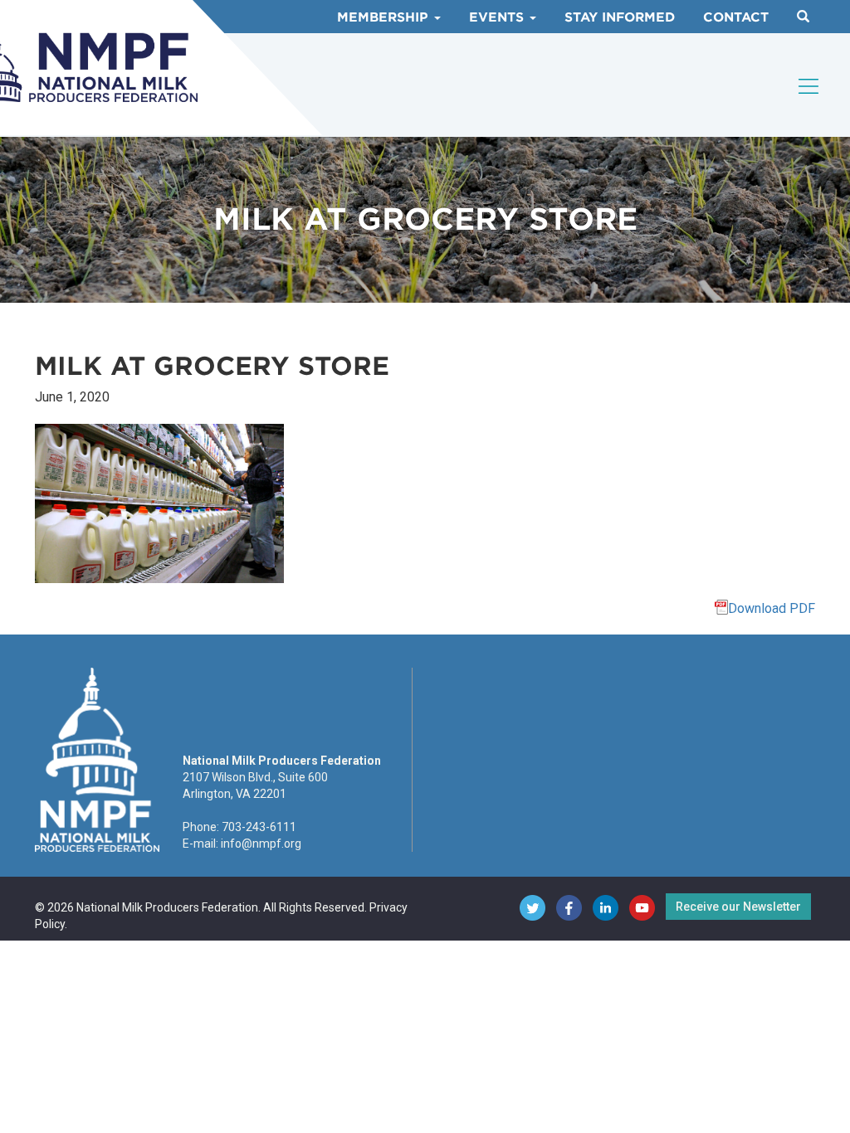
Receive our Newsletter (738, 906)
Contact (736, 17)
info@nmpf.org (261, 843)
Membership (384, 17)
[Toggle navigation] (809, 86)
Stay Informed (619, 17)
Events (498, 17)
